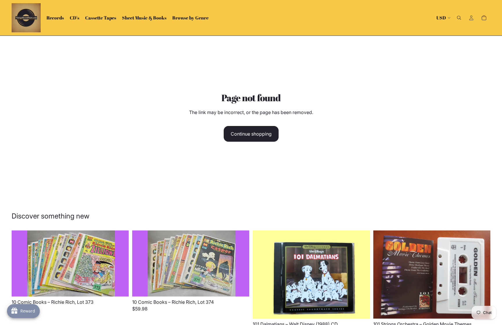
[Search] (459, 17)
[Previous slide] (20, 263)
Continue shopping (251, 134)
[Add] (119, 287)
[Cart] (484, 17)
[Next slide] (120, 263)
